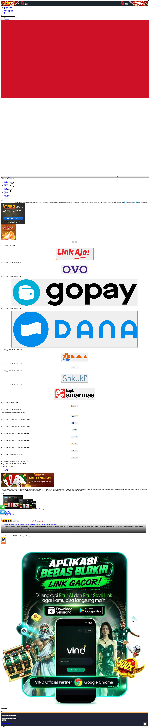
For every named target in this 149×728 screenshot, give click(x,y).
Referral (6, 196)
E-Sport (6, 184)
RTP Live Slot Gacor (9, 514)
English (12, 178)
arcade (5, 188)
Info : (2, 200)
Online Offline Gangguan (7, 466)
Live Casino (7, 192)
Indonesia (5, 178)
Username (4, 714)
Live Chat (7, 8)
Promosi (6, 198)
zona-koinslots (7, 515)
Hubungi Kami (9, 10)
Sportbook (6, 182)
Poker (5, 189)
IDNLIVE (6, 186)
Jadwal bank (7, 511)
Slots (5, 185)
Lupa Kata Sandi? (8, 11)
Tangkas (6, 193)
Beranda (6, 181)
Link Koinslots (7, 513)
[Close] (2, 711)
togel (5, 191)
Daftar (2, 726)
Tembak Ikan (7, 195)
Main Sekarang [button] (40, 509)
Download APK (9, 7)
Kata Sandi (4, 717)
